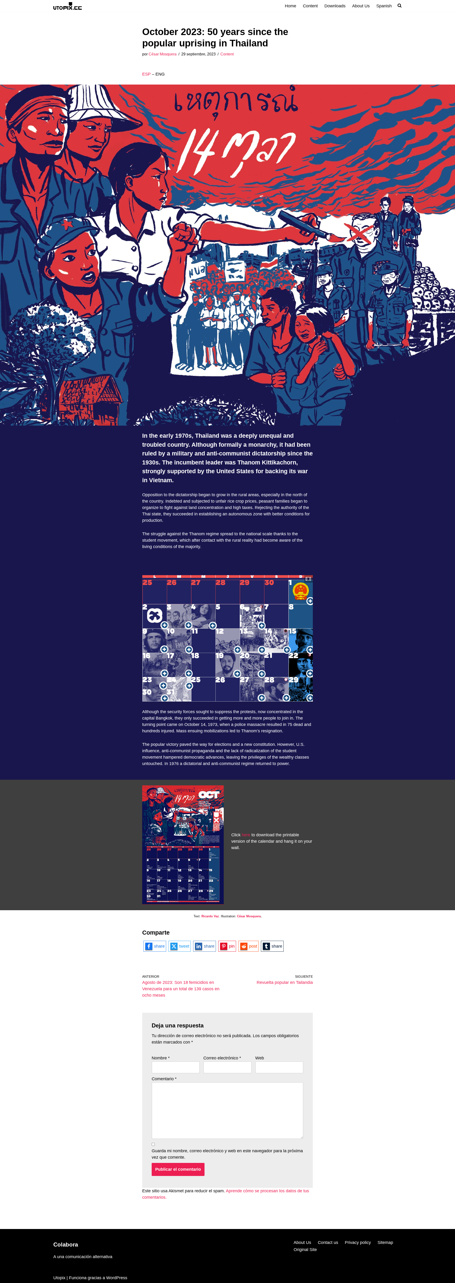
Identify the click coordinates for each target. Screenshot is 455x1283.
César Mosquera (163, 54)
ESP (146, 74)
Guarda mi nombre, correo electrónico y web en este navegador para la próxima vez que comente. (227, 1154)
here (246, 835)
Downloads (335, 6)
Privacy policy (358, 1242)
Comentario (164, 1078)
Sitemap (385, 1242)
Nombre (161, 1058)
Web (259, 1058)
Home (290, 6)
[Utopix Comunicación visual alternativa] (67, 5)
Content (310, 6)
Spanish (384, 6)
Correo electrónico (222, 1058)
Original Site (305, 1249)
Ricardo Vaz (210, 916)
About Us (361, 6)
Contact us (328, 1242)
